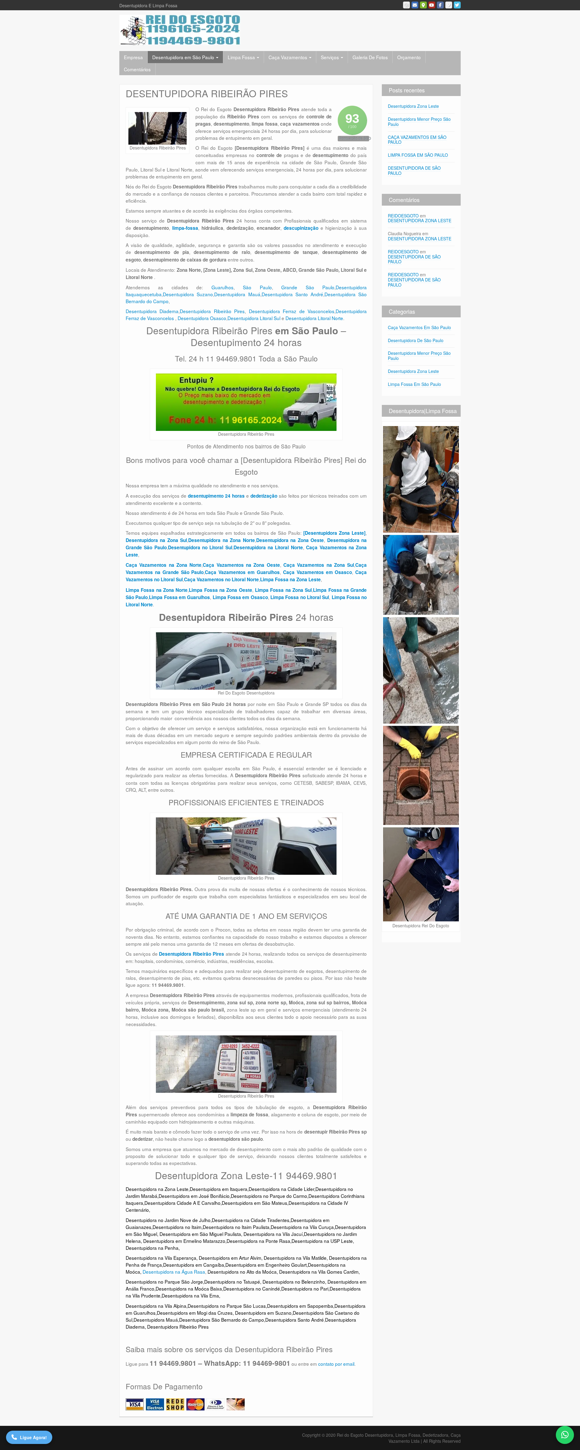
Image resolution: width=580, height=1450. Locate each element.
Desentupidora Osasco (202, 318)
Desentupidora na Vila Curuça (302, 1227)
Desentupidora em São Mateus (254, 1202)
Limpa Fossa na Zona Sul (283, 590)
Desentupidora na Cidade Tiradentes (250, 1220)
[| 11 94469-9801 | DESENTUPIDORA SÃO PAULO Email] (414, 5)
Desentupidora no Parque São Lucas (227, 1305)
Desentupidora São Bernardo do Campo (221, 1319)
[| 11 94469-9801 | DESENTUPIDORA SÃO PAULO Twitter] (457, 5)
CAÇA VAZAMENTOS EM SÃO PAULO (417, 139)
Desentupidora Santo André (293, 294)
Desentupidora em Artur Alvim (230, 1257)
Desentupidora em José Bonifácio (194, 1195)
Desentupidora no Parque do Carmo (269, 1195)
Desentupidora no (300, 1288)
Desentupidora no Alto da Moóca (242, 1271)
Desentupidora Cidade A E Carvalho (182, 1202)
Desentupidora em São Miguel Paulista (200, 1233)
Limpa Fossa (242, 57)
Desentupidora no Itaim (177, 1227)
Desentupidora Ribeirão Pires (212, 311)
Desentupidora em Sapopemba (300, 1305)
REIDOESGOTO (403, 216)
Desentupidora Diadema (152, 311)
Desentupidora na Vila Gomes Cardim (319, 1271)
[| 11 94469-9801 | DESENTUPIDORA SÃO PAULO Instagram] (406, 5)
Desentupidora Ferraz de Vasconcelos (291, 311)
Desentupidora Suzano (188, 294)
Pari (324, 1288)
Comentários (137, 69)
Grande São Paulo (307, 287)
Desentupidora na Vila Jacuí (273, 1233)
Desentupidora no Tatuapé (232, 1281)
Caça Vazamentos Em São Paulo (419, 327)
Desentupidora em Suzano (263, 1312)
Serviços (330, 57)
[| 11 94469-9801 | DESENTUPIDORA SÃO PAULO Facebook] (440, 5)
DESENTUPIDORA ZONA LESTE (419, 220)
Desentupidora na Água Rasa (174, 1271)
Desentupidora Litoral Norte (314, 318)
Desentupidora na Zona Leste (157, 1188)
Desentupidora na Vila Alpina (156, 1305)
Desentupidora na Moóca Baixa (189, 1288)
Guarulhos (222, 287)
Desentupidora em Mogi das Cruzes (195, 1312)
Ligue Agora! (33, 1437)
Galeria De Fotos (370, 57)
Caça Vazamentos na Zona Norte (163, 565)
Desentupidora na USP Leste (322, 1240)
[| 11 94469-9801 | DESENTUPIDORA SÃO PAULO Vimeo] (448, 5)
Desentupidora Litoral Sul (253, 318)
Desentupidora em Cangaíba (193, 1264)
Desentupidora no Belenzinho (294, 1281)
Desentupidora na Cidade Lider (281, 1188)
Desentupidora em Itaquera (218, 1188)
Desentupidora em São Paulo (183, 57)
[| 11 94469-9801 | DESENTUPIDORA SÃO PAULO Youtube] (431, 5)
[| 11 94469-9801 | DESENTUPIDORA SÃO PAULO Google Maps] (423, 5)
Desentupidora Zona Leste (413, 106)
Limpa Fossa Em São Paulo (414, 384)
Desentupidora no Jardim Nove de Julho (168, 1220)
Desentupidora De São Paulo (415, 340)
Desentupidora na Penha (152, 1247)
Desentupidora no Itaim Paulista (236, 1227)
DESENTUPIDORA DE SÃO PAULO (414, 170)
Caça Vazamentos (288, 57)
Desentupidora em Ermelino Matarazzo (184, 1240)
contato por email (336, 1363)
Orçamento (409, 57)
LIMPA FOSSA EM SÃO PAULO (418, 155)
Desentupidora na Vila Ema (190, 1295)
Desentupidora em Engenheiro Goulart (266, 1264)
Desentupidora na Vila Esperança (161, 1257)
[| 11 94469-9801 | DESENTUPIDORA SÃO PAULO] (179, 29)
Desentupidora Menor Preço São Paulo (419, 121)
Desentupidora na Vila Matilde (295, 1257)
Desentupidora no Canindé (251, 1288)
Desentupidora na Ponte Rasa (258, 1240)
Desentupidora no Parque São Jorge (164, 1281)
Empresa (133, 57)
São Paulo (257, 287)
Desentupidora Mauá (237, 294)
